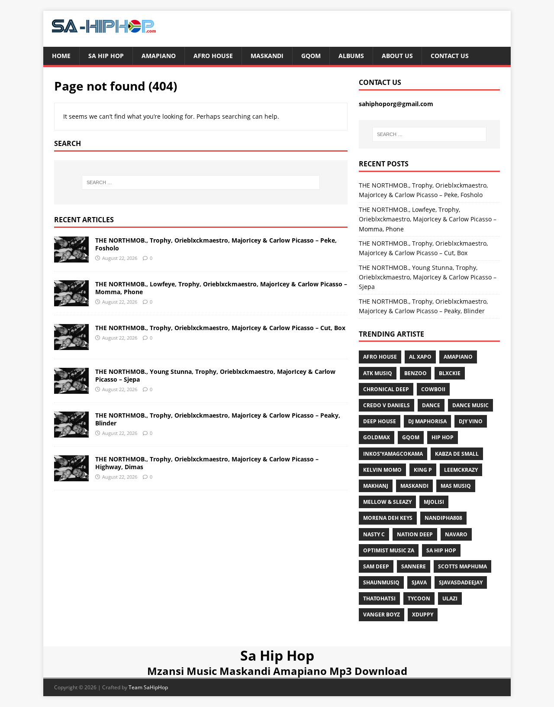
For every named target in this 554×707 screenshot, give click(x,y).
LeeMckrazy (461, 469)
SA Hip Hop (441, 550)
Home (61, 56)
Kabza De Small (457, 453)
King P (423, 469)
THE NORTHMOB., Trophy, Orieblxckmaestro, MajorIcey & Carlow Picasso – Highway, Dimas (207, 463)
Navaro (456, 534)
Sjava (419, 582)
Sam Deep (376, 566)
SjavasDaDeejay (461, 582)
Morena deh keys (387, 518)
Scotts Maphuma (462, 566)
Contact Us (450, 56)
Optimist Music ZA (388, 550)
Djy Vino (471, 421)
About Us (397, 56)
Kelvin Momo (382, 469)
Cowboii (433, 389)
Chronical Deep (386, 389)
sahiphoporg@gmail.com (396, 104)
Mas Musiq (456, 486)
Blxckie (450, 373)
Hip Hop (443, 437)
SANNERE (413, 566)
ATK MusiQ (377, 373)
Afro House (213, 56)
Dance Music (470, 405)
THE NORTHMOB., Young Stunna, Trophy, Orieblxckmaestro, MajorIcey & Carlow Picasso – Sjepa (215, 375)
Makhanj (375, 486)
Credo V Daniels (386, 405)
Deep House (379, 421)
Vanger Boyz (381, 614)
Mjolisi (434, 502)
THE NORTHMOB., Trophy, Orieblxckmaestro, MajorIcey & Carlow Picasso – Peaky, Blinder (217, 419)
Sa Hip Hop (106, 56)
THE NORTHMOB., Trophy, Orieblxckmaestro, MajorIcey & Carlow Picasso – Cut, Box (220, 328)
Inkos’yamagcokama (393, 453)
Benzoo (415, 373)
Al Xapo (420, 356)
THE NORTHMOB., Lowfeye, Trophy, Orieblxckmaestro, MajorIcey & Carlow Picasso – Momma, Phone (221, 288)
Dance (431, 405)
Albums (351, 56)
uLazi (449, 598)
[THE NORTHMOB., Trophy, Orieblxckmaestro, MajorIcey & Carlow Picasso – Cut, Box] (71, 345)
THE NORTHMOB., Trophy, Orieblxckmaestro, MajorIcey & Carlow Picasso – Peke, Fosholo (216, 244)
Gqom (311, 56)
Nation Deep (415, 534)
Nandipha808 (443, 518)
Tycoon (419, 598)
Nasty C (374, 534)
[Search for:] (201, 182)
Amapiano (159, 56)
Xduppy (422, 614)
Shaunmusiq (381, 582)
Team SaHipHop (148, 687)
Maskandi (267, 56)
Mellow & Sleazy (387, 502)
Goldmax (376, 437)
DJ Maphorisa (427, 421)
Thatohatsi (379, 598)
